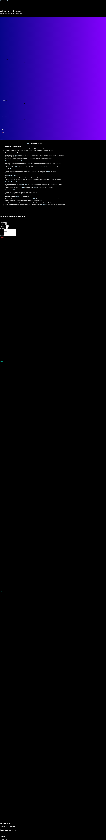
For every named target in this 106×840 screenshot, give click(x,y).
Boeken (3, 100)
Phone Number (3, 226)
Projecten (4, 59)
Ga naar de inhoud (4, 0)
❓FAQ (3, 132)
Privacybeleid (5, 116)
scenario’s (49, 171)
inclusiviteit (50, 177)
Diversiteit (9, 175)
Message (2, 235)
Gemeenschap (20, 160)
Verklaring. (4, 136)
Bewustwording (14, 181)
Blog (3, 19)
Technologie (13, 168)
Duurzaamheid (8, 189)
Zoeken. (4, 129)
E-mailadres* (3, 228)
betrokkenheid (41, 166)
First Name (2, 222)
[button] (4, 19)
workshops (16, 155)
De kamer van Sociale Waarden (10, 11)
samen (29, 163)
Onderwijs (7, 181)
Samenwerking (8, 160)
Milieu (14, 189)
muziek (58, 163)
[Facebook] (0, 15)
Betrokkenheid (12, 152)
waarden (35, 187)
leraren (21, 184)
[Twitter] (2, 15)
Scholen (17, 196)
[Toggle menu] (24, 22)
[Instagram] (3, 15)
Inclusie (15, 175)
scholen (16, 166)
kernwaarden (43, 204)
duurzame (26, 193)
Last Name (2, 224)
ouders (26, 184)
